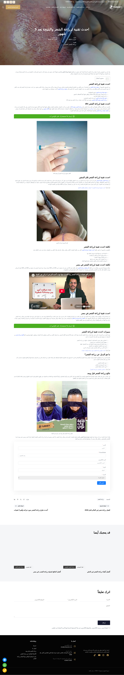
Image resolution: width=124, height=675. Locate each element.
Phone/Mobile (102, 452)
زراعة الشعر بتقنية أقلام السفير (99, 100)
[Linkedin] (14, 499)
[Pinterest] (17, 499)
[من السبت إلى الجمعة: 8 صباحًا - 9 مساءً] (57, 659)
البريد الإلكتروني (102, 459)
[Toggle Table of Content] (106, 78)
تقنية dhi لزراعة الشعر (101, 98)
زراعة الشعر (101, 499)
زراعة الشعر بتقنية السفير (102, 180)
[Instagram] (8, 2)
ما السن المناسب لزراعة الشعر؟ (97, 369)
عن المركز (88, 7)
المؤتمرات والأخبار (55, 7)
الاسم (104, 445)
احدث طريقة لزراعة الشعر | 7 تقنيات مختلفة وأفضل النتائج (91, 187)
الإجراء (104, 474)
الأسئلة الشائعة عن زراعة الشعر (28, 654)
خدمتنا (34, 645)
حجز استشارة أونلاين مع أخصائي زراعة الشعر (26, 657)
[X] (20, 499)
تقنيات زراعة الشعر (62, 89)
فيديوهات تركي (63, 7)
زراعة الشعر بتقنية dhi (76, 107)
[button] (3, 7)
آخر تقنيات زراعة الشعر (83, 268)
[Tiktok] (5, 2)
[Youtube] (11, 2)
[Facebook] (14, 2)
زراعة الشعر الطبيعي (80, 7)
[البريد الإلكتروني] (57, 646)
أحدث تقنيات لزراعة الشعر (88, 250)
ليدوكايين (92, 108)
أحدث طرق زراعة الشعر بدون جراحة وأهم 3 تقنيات (93, 350)
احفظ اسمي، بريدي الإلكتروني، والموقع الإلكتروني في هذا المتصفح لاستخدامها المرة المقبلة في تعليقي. (80, 628)
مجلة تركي (48, 7)
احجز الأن (101, 483)
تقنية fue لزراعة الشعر (101, 92)
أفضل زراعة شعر (20, 335)
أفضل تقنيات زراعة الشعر (102, 110)
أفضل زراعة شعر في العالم (78, 318)
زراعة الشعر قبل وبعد (71, 7)
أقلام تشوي (46, 108)
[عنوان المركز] (57, 653)
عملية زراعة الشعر (94, 87)
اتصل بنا (34, 648)
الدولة (104, 467)
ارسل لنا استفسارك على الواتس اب (60, 116)
